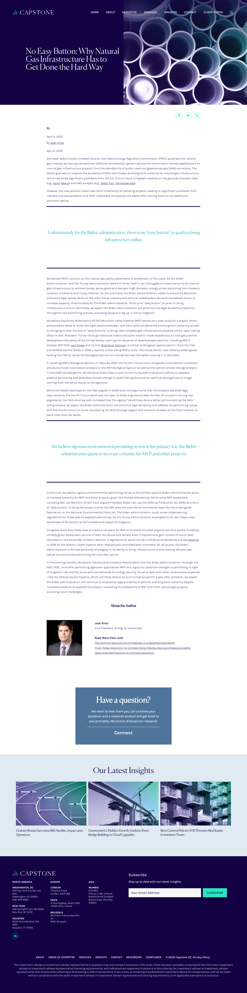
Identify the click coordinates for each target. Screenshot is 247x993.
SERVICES (85, 957)
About (110, 12)
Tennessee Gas (125, 183)
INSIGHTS (101, 957)
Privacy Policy (201, 957)
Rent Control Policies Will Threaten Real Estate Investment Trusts (192, 832)
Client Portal (213, 12)
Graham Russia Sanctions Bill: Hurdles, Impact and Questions (49, 832)
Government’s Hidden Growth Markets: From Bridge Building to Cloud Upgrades (118, 832)
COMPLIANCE (154, 957)
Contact (190, 12)
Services (150, 12)
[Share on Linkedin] (188, 115)
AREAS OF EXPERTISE (61, 957)
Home (95, 12)
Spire (56, 183)
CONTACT (116, 957)
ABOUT (40, 957)
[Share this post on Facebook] (179, 115)
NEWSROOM (134, 957)
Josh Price (57, 143)
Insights (170, 12)
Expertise (129, 12)
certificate (77, 345)
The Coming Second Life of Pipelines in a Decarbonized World (135, 642)
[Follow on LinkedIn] (15, 936)
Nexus (65, 183)
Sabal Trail (107, 183)
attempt (193, 539)
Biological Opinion (113, 345)
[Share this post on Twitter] (197, 115)
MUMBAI (94, 887)
